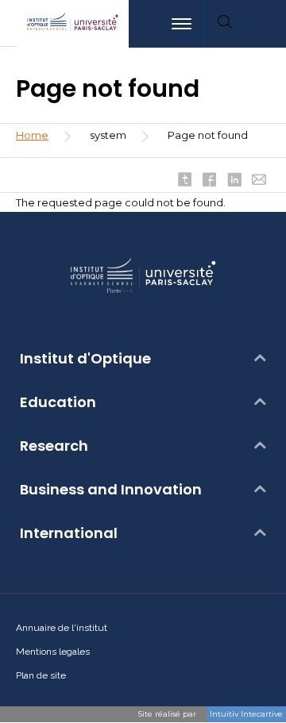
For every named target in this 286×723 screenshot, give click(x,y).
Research (54, 446)
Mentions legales (53, 651)
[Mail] (259, 181)
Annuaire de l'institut (61, 627)
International (69, 533)
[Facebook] (210, 181)
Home (32, 135)
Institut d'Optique (85, 359)
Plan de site (41, 675)
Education (58, 402)
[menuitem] (265, 24)
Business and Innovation (111, 490)
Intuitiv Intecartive (246, 714)
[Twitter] (185, 181)
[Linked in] (234, 181)
